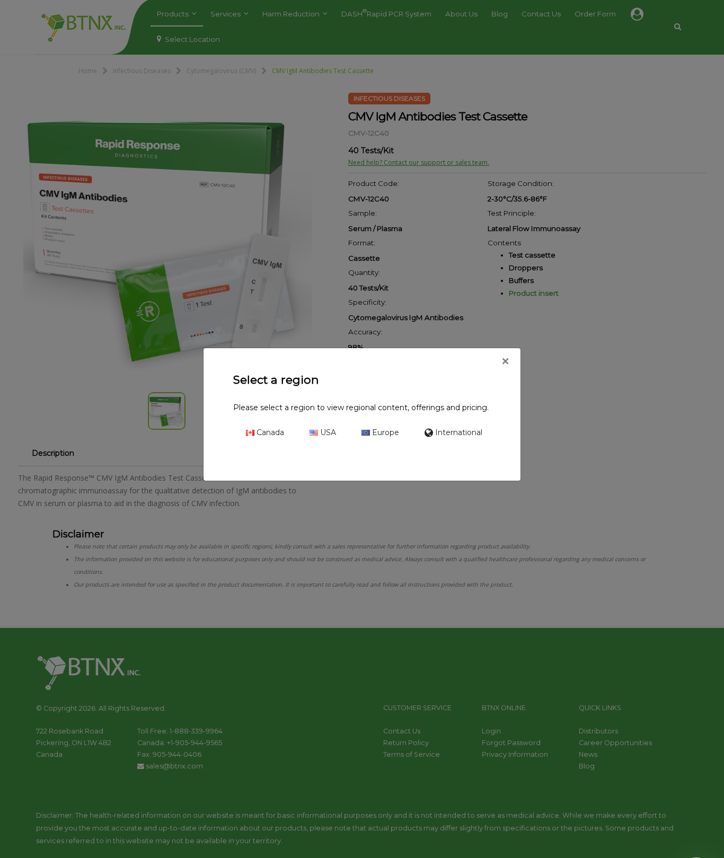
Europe (384, 432)
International (457, 432)
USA (327, 432)
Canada (269, 432)
